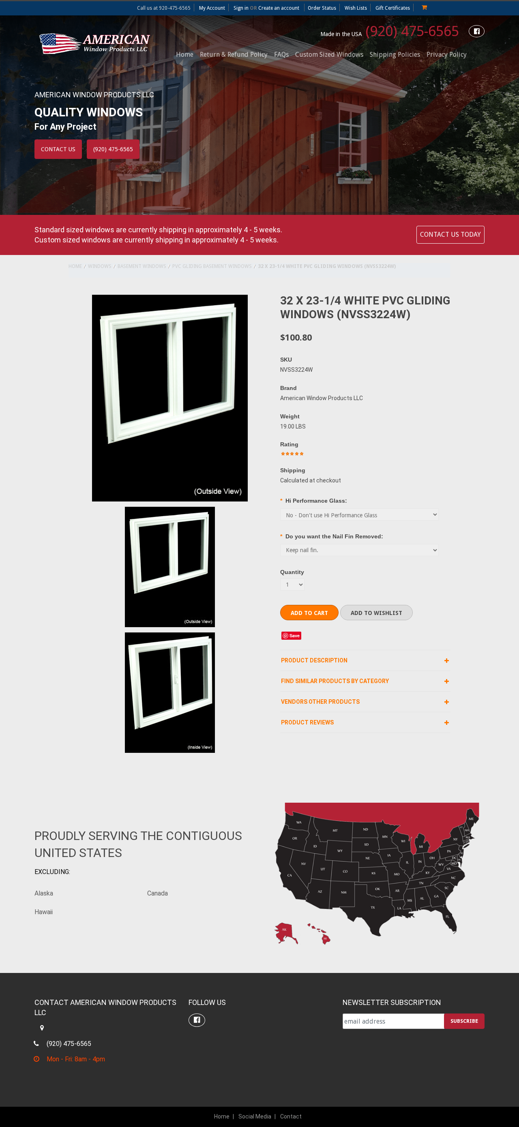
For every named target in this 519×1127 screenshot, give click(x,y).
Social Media (254, 1116)
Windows (100, 266)
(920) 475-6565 (389, 31)
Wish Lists (356, 8)
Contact (291, 1116)
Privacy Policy (447, 54)
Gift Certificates (392, 8)
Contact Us (58, 149)
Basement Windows (142, 266)
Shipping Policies (395, 54)
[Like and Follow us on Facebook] (477, 31)
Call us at (164, 8)
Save (295, 635)
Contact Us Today (450, 234)
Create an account (278, 8)
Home (75, 266)
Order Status (322, 8)
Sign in (241, 8)
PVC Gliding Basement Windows (212, 266)
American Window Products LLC (321, 398)
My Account (212, 8)
